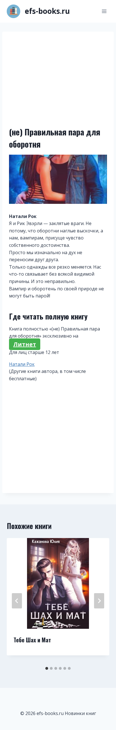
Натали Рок (22, 364)
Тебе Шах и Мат (32, 640)
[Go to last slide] (17, 600)
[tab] (46, 668)
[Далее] (99, 600)
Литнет (24, 344)
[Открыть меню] (104, 11)
